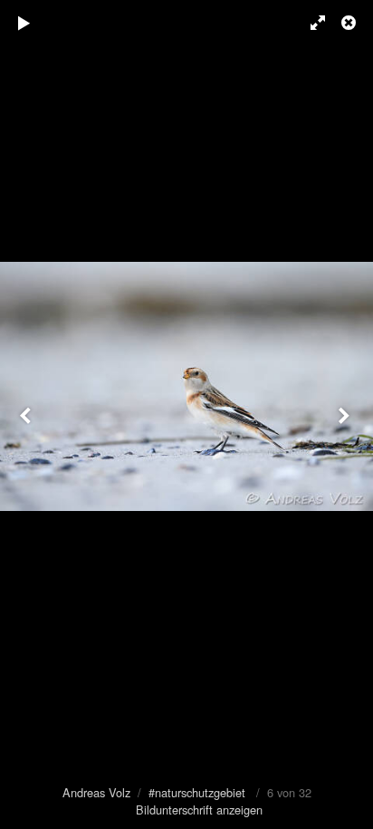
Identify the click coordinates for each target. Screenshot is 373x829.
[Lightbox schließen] (350, 22)
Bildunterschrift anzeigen (199, 809)
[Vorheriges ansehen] (27, 414)
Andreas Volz (96, 792)
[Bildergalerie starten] (24, 22)
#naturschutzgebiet (196, 792)
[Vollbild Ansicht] (310, 22)
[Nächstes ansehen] (346, 414)
